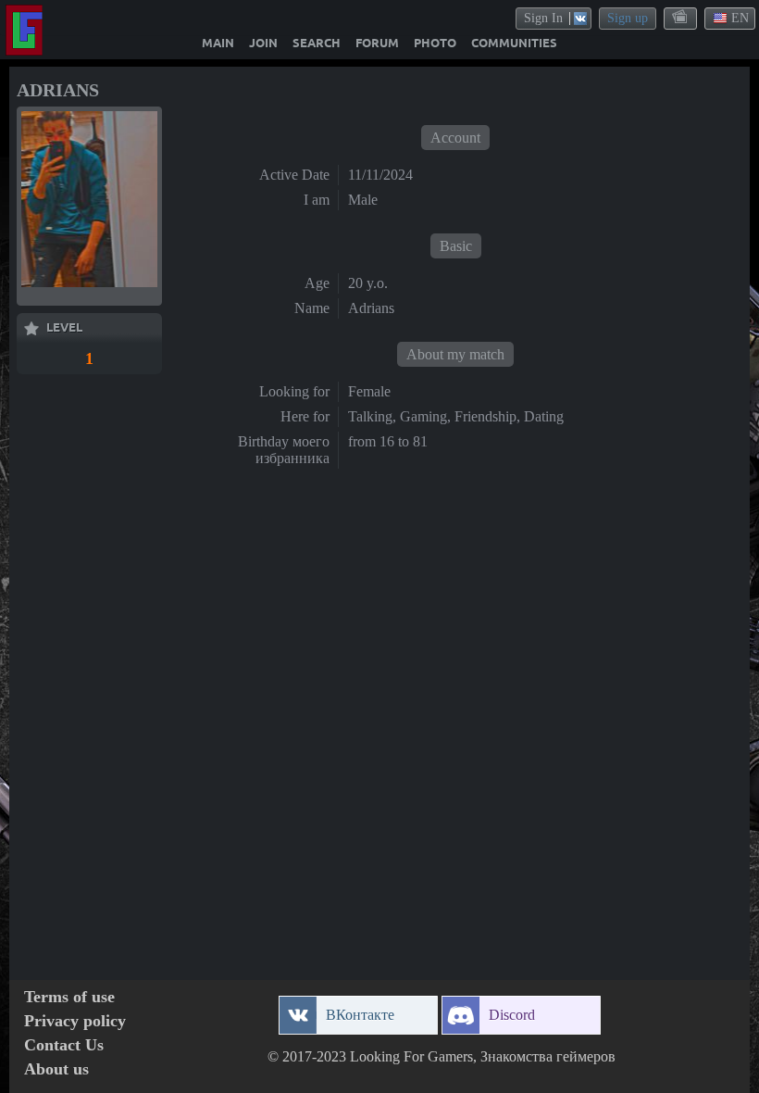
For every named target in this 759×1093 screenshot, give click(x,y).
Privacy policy (75, 1021)
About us (56, 1069)
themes (681, 17)
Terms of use (69, 997)
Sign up (627, 18)
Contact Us (64, 1045)
